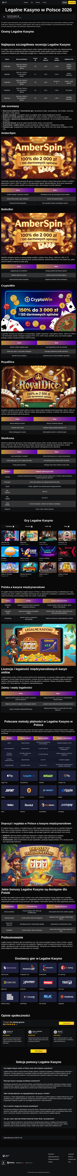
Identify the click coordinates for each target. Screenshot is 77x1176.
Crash (47, 526)
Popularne (9, 526)
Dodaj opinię (66, 1023)
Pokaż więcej (38, 1051)
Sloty (65, 526)
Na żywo (27, 526)
